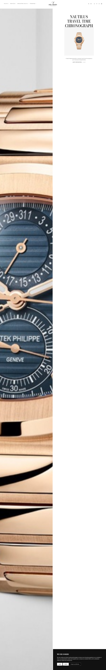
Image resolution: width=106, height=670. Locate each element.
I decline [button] (65, 664)
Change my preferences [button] (74, 664)
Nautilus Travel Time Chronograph (79, 21)
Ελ (88, 3)
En (91, 3)
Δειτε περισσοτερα (77, 62)
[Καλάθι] (101, 3)
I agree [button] (59, 664)
